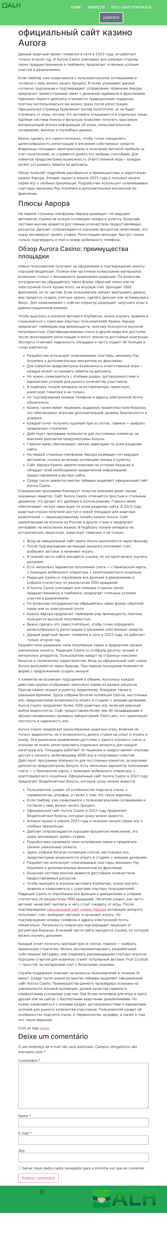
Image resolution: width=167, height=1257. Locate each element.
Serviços (96, 7)
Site (21, 1150)
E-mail (25, 1133)
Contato (111, 18)
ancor (45, 1028)
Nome (24, 1116)
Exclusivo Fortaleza (131, 7)
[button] (41, 1192)
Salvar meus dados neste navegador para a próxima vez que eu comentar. (83, 1168)
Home (76, 7)
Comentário (29, 1060)
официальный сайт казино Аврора (76, 909)
